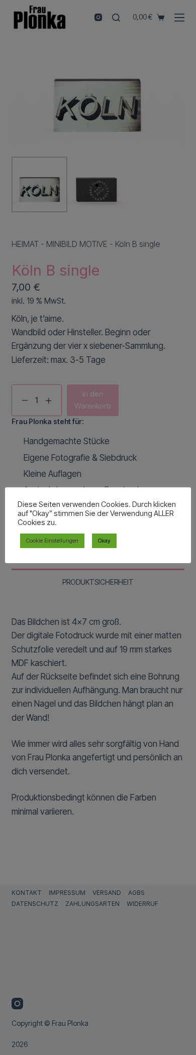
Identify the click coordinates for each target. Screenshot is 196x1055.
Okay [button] (104, 540)
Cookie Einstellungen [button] (52, 540)
